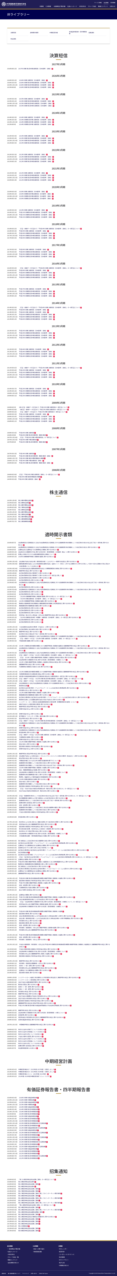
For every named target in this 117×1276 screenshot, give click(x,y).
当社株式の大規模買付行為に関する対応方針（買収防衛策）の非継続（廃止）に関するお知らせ (48, 552)
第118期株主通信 (23, 503)
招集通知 (91, 33)
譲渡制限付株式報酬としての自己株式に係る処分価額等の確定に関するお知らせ (43, 807)
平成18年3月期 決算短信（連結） (28, 479)
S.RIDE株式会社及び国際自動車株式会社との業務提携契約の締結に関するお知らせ (44, 568)
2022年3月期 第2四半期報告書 (28, 1139)
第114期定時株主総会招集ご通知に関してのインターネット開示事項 (39, 1210)
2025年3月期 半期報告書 (26, 1105)
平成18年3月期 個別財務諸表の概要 (29, 477)
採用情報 (112, 2)
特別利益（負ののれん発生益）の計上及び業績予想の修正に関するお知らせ (42, 615)
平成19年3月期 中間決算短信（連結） (30, 461)
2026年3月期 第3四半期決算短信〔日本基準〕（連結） (35, 83)
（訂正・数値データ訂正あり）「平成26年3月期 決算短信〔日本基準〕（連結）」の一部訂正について (49, 307)
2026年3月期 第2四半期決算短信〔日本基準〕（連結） (35, 85)
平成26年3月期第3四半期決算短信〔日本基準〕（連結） (36, 314)
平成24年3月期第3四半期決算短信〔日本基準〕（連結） (36, 351)
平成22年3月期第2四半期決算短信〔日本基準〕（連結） (36, 393)
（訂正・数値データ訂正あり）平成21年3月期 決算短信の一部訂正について (42, 412)
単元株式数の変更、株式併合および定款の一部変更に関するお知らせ (40, 829)
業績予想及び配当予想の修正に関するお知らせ (33, 706)
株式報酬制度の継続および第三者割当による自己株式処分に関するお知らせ (42, 798)
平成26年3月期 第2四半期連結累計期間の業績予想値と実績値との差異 (40, 911)
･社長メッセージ (12, 1252)
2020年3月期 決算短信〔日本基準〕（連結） (32, 191)
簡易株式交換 (23, 686)
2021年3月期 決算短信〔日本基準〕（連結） (32, 173)
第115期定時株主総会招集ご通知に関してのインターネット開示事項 (39, 1203)
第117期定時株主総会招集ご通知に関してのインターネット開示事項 (39, 1193)
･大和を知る (11, 1254)
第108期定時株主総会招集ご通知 (28, 1231)
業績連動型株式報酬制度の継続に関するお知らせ (34, 606)
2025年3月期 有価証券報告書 (28, 1102)
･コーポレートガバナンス (66, 1254)
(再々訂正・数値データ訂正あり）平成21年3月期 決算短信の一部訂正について (43, 407)
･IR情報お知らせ (63, 1265)
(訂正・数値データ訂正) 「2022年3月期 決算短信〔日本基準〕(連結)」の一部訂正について (47, 681)
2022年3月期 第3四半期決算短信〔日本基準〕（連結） (35, 157)
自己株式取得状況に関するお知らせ (30, 580)
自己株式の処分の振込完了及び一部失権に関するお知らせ (37, 634)
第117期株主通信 (23, 507)
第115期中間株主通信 (25, 517)
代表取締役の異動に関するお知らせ (30, 737)
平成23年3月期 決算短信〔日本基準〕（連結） (33, 370)
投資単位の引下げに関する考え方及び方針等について (34, 848)
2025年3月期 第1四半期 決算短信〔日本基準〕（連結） (36, 106)
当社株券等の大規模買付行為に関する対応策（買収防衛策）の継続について (42, 660)
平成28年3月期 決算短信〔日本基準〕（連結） (33, 270)
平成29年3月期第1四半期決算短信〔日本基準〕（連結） (36, 256)
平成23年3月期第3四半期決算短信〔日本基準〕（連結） (36, 372)
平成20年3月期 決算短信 (26, 433)
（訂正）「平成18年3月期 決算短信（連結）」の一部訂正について (38, 474)
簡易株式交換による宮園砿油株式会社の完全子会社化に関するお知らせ (41, 700)
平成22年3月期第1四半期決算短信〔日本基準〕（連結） (36, 396)
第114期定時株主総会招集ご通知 (28, 1207)
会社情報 (106, 2)
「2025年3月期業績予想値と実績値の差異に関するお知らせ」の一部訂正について (44, 596)
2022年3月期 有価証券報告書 (28, 1130)
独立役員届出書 (23, 852)
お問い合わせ (34, 1273)
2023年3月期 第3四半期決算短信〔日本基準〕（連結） (35, 138)
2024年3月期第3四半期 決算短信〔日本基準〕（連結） (35, 120)
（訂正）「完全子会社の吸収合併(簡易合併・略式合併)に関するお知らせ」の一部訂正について (48, 789)
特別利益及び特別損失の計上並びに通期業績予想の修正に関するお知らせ (41, 1017)
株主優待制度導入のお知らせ (27, 1048)
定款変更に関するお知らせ (26, 1015)
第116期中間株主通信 (25, 512)
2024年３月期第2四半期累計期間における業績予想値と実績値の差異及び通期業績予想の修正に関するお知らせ (53, 646)
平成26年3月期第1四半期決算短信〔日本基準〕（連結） (36, 319)
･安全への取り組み (38, 1249)
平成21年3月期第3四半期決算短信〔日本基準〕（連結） (36, 416)
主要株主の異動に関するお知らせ (28, 859)
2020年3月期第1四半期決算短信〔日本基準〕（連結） (35, 198)
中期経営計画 (54, 33)
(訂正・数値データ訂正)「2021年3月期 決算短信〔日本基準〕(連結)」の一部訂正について (47, 735)
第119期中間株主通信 (25, 500)
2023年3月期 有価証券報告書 (28, 1116)
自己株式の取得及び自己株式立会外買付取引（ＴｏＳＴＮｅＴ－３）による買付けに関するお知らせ (49, 869)
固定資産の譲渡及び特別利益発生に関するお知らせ (35, 746)
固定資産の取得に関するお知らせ (29, 914)
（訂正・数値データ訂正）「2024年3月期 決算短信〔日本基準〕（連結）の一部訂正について (47, 638)
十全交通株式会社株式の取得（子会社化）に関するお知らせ (37, 627)
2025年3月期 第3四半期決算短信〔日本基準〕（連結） (35, 101)
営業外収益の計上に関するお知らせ (30, 709)
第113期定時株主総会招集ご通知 (28, 1214)
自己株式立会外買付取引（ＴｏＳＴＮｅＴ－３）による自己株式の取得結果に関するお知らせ (48, 688)
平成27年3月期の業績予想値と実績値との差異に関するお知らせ (38, 883)
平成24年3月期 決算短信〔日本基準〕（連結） (33, 349)
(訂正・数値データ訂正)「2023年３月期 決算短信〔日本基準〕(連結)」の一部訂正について (47, 655)
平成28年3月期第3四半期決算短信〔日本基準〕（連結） (36, 273)
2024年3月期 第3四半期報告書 (28, 1109)
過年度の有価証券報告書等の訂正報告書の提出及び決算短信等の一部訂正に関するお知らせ (47, 676)
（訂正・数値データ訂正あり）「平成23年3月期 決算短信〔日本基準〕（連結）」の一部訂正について (49, 368)
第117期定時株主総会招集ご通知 (28, 1191)
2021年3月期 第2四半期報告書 (28, 1153)
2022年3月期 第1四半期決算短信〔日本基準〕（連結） (35, 161)
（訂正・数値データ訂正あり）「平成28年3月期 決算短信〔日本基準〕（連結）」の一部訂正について (49, 268)
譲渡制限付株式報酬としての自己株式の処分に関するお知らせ (38, 763)
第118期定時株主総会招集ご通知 (28, 1189)
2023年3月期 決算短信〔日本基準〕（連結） (32, 136)
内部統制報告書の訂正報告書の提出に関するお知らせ (35, 674)
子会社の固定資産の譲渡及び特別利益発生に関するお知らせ (37, 812)
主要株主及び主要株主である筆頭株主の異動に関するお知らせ (37, 550)
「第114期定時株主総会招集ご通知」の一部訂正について (36, 1205)
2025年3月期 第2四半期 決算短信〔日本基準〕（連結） (36, 103)
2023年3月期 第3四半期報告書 (28, 1119)
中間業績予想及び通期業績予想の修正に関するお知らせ (36, 1025)
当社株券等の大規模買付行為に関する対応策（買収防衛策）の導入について (41, 1013)
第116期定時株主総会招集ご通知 (28, 1196)
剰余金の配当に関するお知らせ (28, 984)
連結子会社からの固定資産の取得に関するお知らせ (35, 704)
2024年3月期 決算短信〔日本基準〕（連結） (32, 117)
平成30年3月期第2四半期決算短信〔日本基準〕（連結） (36, 236)
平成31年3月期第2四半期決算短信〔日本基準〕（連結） (36, 215)
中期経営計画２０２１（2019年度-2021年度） (32, 1074)
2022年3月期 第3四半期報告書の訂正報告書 (32, 1133)
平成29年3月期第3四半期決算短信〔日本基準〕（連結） (36, 252)
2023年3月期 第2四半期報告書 (28, 1121)
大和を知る (82, 6)
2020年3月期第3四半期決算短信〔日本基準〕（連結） (35, 194)
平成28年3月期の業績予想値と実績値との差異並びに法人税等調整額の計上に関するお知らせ (46, 862)
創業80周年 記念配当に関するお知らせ (31, 803)
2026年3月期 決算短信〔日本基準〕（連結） (32, 80)
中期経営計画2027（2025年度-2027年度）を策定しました (36, 1069)
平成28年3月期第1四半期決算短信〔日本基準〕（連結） (36, 277)
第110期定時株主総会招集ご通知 (28, 1224)
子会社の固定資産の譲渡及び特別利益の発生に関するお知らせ (38, 949)
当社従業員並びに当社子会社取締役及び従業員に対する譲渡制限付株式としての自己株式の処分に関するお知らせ (54, 683)
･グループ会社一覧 (13, 1257)
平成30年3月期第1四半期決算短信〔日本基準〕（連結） (36, 238)
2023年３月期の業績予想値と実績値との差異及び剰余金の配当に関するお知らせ (44, 662)
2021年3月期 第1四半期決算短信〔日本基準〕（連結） (35, 180)
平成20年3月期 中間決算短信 (28, 440)
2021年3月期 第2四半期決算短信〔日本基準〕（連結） (35, 178)
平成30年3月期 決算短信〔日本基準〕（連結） (33, 231)
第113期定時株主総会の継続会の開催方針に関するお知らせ (36, 1217)
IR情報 (42, 6)
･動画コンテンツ (12, 1260)
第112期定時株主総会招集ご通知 (28, 1219)
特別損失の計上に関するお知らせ (29, 690)
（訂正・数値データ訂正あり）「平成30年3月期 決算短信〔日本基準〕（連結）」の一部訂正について (49, 229)
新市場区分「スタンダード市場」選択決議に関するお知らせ (37, 716)
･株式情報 (61, 1257)
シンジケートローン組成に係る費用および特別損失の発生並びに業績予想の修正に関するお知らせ (48, 977)
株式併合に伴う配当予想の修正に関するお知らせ (34, 831)
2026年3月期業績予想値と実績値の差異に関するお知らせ (36, 557)
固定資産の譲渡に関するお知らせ (29, 973)
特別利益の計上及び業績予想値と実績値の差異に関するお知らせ (39, 904)
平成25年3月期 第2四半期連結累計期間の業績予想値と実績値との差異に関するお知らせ (46, 935)
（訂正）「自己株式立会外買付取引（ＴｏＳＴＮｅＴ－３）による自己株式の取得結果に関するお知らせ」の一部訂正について (57, 857)
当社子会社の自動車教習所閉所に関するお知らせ (33, 982)
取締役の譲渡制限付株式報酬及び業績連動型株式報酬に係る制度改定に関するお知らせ (46, 603)
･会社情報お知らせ (13, 1263)
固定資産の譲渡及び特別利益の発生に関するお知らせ (35, 881)
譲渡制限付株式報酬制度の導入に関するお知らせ (34, 774)
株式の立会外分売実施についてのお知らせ (31, 1032)
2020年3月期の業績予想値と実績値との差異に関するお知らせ (38, 768)
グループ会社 (92, 6)
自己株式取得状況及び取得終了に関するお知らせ (34, 573)
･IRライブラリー (63, 1260)
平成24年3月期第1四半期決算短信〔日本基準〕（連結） (36, 356)
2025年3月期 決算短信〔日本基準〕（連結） (32, 99)
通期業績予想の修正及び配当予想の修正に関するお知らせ (36, 1003)
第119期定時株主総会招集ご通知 (28, 1184)
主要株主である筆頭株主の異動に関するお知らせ (34, 970)
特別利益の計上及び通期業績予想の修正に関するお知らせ (37, 824)
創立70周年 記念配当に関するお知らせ (31, 890)
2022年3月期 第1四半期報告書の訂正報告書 (32, 1142)
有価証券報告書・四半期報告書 (78, 33)
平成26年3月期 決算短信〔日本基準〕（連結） (33, 310)
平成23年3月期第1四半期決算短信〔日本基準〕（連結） (36, 377)
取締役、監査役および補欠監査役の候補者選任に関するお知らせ (39, 777)
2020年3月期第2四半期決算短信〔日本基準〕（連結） (35, 196)
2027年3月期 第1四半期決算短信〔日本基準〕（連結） (34, 69)
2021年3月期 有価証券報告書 (28, 1149)
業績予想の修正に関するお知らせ (29, 571)
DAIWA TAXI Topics (43, 1273)
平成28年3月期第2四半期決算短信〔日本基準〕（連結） (36, 275)
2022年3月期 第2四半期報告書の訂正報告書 (32, 1137)
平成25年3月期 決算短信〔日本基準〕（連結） (33, 331)
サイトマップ (25, 1273)
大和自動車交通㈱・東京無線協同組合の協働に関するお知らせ (38, 836)
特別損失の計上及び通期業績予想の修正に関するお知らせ (37, 930)
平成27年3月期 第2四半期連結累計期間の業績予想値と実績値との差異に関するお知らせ (46, 897)
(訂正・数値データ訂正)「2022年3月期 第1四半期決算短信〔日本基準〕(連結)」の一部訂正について (50, 721)
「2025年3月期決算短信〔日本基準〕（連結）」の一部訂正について (39, 599)
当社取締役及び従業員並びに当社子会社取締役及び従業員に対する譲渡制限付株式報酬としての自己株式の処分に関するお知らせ (58, 547)
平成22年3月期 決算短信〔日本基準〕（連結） (33, 389)
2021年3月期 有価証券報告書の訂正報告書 (32, 1146)
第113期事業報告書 (24, 521)
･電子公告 (61, 1263)
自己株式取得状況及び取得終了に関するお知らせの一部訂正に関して (40, 575)
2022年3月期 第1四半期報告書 (28, 1144)
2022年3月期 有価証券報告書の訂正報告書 (32, 1128)
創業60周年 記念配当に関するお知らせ (30, 1046)
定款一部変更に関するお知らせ (28, 805)
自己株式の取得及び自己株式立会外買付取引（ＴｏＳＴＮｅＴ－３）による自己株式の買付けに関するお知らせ (53, 697)
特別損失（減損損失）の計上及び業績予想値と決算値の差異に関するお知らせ (43, 928)
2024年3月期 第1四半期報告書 (28, 1114)
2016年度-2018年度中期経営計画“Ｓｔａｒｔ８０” (34, 1076)
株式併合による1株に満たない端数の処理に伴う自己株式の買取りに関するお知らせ (45, 822)
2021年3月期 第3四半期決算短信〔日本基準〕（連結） (35, 175)
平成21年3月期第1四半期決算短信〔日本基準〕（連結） (36, 421)
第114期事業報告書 (24, 519)
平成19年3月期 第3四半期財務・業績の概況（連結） (35, 456)
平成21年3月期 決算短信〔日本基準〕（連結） (33, 414)
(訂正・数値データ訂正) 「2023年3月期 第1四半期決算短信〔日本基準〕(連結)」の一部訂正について (50, 679)
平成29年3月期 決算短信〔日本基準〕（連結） (33, 249)
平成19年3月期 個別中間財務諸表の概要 (31, 458)
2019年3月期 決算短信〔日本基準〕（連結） (32, 210)
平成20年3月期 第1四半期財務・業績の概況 (32, 442)
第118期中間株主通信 (25, 505)
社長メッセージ (72, 6)
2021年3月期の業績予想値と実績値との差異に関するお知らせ (38, 742)
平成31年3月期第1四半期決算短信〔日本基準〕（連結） (36, 217)
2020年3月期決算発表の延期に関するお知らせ (33, 779)
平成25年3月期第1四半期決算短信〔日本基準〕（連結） (36, 338)
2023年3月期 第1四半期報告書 (28, 1125)
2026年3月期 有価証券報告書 (28, 1098)
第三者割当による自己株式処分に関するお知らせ (33, 866)
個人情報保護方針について (14, 1273)
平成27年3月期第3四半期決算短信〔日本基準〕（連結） (36, 291)
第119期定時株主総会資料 (26, 1182)
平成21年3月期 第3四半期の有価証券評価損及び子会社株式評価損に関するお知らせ (44, 1005)
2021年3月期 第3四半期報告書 (28, 1151)
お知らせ (112, 6)
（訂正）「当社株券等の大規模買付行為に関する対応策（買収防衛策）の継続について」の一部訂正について (52, 902)
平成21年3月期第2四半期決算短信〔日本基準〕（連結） (36, 419)
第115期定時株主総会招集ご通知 (28, 1200)
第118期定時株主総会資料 (26, 1186)
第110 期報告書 (23, 1226)
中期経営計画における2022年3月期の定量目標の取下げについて (39, 761)
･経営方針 (61, 1252)
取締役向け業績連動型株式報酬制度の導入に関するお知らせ (36, 864)
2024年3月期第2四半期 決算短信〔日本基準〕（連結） (35, 122)
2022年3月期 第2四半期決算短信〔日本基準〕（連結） (35, 159)
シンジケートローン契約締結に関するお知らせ (32, 980)
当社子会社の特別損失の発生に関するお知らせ (32, 998)
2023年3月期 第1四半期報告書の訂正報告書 (32, 1123)
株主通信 (13, 39)
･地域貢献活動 (37, 1252)
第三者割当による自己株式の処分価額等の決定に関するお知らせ (38, 841)
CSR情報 (48, 6)
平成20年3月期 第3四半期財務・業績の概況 (32, 435)
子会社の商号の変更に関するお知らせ (30, 1036)
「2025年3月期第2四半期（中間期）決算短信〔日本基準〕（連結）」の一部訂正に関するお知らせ (49, 617)
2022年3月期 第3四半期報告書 (28, 1135)
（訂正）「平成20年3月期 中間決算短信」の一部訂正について (38, 437)
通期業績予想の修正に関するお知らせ (30, 664)
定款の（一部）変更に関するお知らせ (30, 966)
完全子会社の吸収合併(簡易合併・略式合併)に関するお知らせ (38, 791)
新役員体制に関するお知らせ (28, 732)
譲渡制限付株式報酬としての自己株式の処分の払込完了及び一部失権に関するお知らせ (46, 765)
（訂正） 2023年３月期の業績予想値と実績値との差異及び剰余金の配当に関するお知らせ (47, 657)
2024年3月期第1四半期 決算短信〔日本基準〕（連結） (35, 124)
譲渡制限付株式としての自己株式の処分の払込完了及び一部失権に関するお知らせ (44, 800)
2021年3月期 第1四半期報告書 (28, 1158)
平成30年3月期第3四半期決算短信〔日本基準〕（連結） (36, 233)
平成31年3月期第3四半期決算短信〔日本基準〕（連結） (36, 212)
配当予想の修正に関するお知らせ (29, 718)
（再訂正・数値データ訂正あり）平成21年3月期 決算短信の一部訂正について (43, 409)
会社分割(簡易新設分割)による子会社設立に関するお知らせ (37, 899)
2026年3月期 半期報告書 (26, 1100)
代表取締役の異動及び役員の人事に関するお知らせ (35, 667)
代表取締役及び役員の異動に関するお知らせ (33, 887)
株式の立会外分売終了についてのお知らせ (31, 1029)
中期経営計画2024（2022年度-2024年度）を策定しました (36, 1072)
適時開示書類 (34, 33)
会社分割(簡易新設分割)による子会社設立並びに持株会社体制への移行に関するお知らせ (46, 916)
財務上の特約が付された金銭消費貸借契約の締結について (36, 554)
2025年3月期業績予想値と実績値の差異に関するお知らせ (37, 601)
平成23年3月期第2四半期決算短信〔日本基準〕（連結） (36, 375)
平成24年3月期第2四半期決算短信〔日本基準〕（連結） (36, 354)
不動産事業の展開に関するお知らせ (30, 641)
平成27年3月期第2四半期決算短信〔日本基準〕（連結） (36, 293)
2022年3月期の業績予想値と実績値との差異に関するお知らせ (38, 693)
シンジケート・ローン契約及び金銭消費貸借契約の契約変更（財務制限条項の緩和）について (48, 702)
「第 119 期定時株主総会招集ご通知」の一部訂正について (36, 1179)
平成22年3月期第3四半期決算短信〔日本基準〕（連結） (36, 391)
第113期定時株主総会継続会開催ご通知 (30, 1212)
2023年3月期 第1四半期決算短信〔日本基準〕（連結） (35, 143)
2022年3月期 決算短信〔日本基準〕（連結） (32, 154)
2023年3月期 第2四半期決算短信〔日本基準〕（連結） (35, 140)
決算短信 (13, 33)
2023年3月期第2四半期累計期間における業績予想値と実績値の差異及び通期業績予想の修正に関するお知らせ (53, 672)
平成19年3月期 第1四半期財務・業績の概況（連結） (35, 463)
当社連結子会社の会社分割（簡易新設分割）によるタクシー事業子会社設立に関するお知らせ (48, 561)
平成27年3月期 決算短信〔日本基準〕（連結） (33, 289)
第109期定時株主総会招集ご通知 (28, 1228)
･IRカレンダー (62, 1249)
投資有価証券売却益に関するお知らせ (30, 1020)
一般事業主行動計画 (59, 6)
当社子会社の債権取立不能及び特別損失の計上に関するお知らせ (38, 996)
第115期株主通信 (23, 514)
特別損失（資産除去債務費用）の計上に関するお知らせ (36, 963)
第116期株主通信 (23, 510)
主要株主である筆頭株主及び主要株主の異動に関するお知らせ (37, 845)
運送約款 (4, 1273)
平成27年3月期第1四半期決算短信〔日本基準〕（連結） (36, 296)
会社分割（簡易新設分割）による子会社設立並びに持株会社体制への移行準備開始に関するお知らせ (50, 918)
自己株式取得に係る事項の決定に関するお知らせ (34, 629)
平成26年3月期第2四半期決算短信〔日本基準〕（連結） (36, 317)
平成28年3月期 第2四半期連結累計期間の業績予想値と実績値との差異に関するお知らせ (46, 878)
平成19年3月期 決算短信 (26, 453)
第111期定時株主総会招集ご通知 (28, 1221)
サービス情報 (98, 2)
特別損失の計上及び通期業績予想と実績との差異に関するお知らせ (39, 954)
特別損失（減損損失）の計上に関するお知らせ (33, 939)
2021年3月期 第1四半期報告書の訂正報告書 (32, 1156)
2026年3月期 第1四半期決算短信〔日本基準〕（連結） (35, 87)
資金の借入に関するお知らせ (28, 744)
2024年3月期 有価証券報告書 (28, 1107)
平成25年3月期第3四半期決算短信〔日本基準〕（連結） (36, 333)
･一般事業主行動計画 (13, 1249)
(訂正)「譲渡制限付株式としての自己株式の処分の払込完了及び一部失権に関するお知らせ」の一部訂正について (54, 796)
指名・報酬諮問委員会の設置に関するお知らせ (33, 770)
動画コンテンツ (103, 6)
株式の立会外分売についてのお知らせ (30, 1034)
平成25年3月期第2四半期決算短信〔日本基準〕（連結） (36, 335)
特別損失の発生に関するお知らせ (28, 991)
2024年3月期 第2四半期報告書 (28, 1112)
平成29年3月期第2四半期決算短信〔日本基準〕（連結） (36, 254)
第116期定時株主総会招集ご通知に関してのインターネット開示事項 (39, 1198)
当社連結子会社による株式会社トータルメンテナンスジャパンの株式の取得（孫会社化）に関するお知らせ (52, 756)
